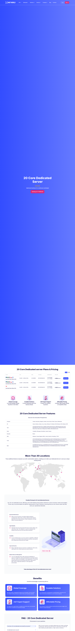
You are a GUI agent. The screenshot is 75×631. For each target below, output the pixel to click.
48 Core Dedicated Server (54, 442)
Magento (40, 436)
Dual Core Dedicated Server (43, 427)
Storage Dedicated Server (50, 426)
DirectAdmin (43, 431)
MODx (44, 436)
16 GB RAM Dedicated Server (37, 444)
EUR (66, 372)
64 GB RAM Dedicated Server (58, 444)
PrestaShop (54, 436)
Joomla (46, 436)
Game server (39, 428)
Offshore (48, 428)
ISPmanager (39, 431)
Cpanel (47, 431)
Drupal (38, 436)
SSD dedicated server (54, 428)
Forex (36, 428)
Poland (53, 421)
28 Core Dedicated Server (52, 441)
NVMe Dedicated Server (60, 426)
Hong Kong (37, 421)
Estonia (50, 421)
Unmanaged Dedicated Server (38, 426)
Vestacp (49, 431)
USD (69, 372)
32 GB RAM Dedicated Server (48, 444)
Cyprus (56, 421)
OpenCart (50, 436)
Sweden (45, 421)
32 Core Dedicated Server (61, 441)
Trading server (44, 428)
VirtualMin (34, 431)
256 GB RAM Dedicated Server (44, 445)
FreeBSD (44, 426)
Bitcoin (34, 433)
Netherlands (60, 421)
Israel (48, 421)
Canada (34, 421)
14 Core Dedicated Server (43, 441)
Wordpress (34, 436)
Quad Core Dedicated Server (53, 427)
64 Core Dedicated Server (45, 442)
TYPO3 (57, 436)
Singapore (41, 421)
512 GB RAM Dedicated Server (55, 445)
